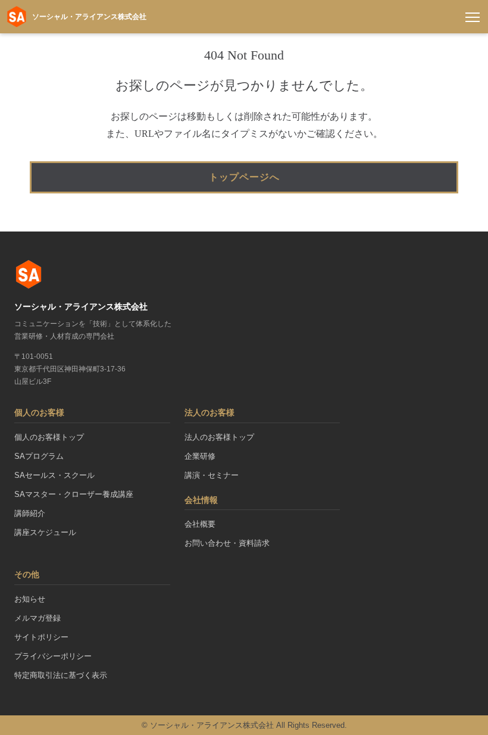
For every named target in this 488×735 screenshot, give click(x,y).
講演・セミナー (211, 475)
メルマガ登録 (37, 618)
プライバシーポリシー (53, 656)
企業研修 (199, 456)
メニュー (472, 16)
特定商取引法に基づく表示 (60, 675)
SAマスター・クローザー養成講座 (73, 494)
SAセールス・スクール (54, 475)
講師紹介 (29, 513)
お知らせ (29, 599)
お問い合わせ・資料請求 (227, 543)
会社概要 (199, 524)
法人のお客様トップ (219, 437)
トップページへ (244, 177)
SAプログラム (39, 456)
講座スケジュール (45, 532)
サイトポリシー (41, 637)
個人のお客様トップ (49, 437)
